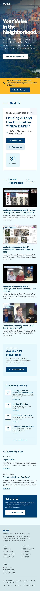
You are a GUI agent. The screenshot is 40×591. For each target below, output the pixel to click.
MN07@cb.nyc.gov (20, 540)
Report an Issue (30, 585)
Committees (8, 551)
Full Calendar (20, 440)
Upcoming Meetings (15, 56)
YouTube (9, 567)
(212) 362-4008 (8, 540)
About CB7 (8, 585)
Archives (25, 551)
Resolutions (8, 557)
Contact (25, 557)
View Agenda (15, 147)
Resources (26, 554)
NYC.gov (18, 585)
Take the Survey (20, 90)
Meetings (7, 549)
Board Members (9, 554)
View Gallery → (31, 181)
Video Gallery (28, 549)
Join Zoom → (16, 399)
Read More (6, 468)
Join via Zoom (15, 140)
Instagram (10, 570)
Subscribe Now (16, 369)
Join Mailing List (15, 512)
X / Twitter (10, 572)
